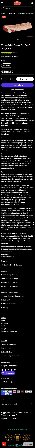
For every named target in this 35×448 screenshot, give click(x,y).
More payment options (17, 89)
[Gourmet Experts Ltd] (17, 3)
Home (3, 13)
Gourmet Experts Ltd (24, 413)
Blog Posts (5, 329)
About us (4, 323)
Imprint (4, 340)
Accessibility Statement (10, 356)
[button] (3, 79)
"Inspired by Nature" (9, 415)
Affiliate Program (8, 382)
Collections (11, 13)
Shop (3, 320)
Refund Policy (6, 352)
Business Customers (9, 332)
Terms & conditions (8, 344)
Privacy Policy (6, 348)
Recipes (4, 326)
